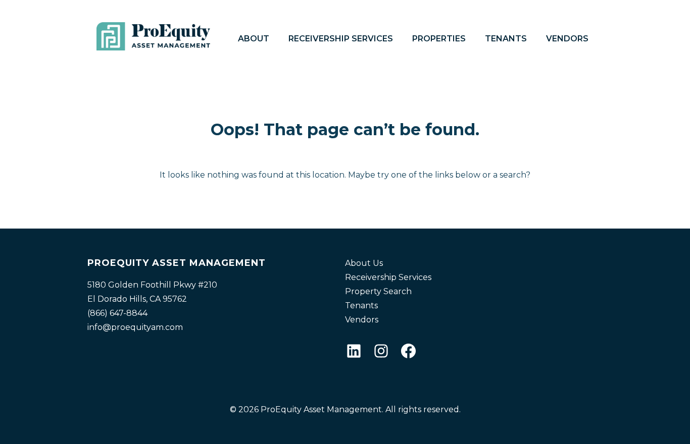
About (253, 38)
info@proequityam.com (135, 327)
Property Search (378, 291)
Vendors (567, 38)
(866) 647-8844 (117, 313)
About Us (364, 263)
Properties (439, 38)
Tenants (506, 38)
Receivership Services (340, 38)
